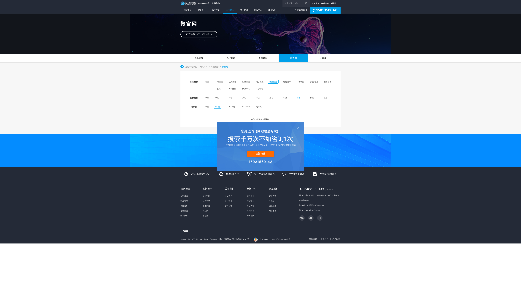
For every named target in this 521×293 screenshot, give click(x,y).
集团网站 (262, 58)
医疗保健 (259, 88)
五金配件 (232, 88)
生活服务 (246, 81)
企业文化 (228, 201)
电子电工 (259, 81)
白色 (312, 97)
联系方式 (335, 3)
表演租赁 (246, 88)
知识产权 (184, 215)
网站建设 (315, 3)
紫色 (285, 97)
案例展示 (230, 10)
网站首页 (187, 10)
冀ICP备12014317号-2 (242, 239)
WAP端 (232, 106)
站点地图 (336, 239)
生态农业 (219, 88)
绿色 (258, 97)
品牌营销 (230, 58)
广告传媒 (300, 81)
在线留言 (325, 3)
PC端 (217, 106)
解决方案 (216, 10)
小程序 (323, 58)
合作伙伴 (228, 206)
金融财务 (273, 81)
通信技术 (327, 81)
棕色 (298, 97)
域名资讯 (250, 196)
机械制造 (232, 81)
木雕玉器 (219, 81)
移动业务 (184, 201)
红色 (217, 97)
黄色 (244, 97)
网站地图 (272, 210)
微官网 (293, 58)
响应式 (259, 106)
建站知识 (250, 201)
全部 (207, 81)
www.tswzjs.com (312, 210)
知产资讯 (250, 210)
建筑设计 (287, 81)
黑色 (326, 97)
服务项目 (201, 10)
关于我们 (244, 10)
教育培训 (314, 81)
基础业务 (184, 210)
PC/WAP (246, 106)
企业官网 (199, 58)
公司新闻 (250, 215)
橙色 (231, 97)
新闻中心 (258, 10)
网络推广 (184, 206)
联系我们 (272, 10)
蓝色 (271, 97)
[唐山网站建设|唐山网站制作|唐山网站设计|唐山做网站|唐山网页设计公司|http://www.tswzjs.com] (188, 3)
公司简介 (228, 196)
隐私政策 (272, 206)
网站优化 (250, 206)
